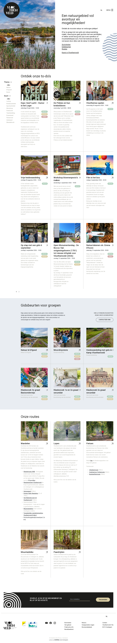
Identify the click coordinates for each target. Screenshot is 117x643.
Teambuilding (10, 113)
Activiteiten (66, 45)
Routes (64, 49)
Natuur (8, 87)
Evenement (9, 115)
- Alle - (8, 85)
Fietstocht (9, 110)
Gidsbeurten (66, 47)
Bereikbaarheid (68, 629)
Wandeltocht (10, 122)
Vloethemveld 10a (107, 625)
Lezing (8, 101)
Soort (6, 96)
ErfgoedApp (31, 480)
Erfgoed (9, 90)
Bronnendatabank (87, 627)
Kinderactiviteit (11, 103)
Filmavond (9, 117)
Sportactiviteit (10, 106)
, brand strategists (58, 640)
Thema (6, 82)
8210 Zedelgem (107, 627)
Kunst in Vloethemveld (70, 53)
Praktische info (68, 627)
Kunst (8, 92)
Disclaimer (65, 638)
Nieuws (84, 622)
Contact (104, 622)
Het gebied (67, 625)
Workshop (9, 108)
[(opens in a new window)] (46, 627)
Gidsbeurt (9, 120)
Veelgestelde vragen (88, 625)
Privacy (60, 638)
